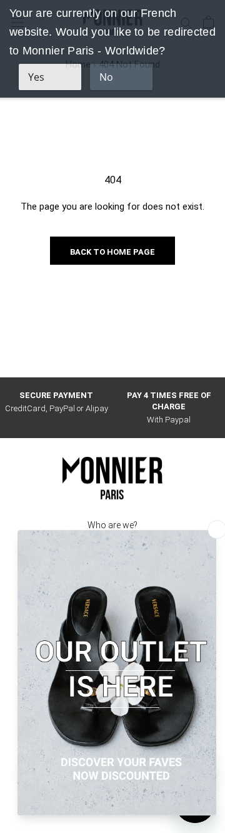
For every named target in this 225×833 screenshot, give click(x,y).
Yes (36, 77)
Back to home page (112, 252)
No (106, 77)
